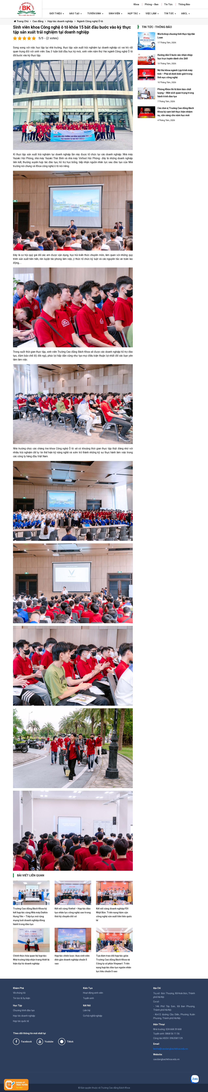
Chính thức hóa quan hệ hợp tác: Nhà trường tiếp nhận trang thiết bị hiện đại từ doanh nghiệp (31, 959)
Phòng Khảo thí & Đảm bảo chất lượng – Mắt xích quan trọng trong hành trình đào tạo (175, 93)
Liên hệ (86, 1010)
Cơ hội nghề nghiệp (92, 1015)
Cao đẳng (37, 21)
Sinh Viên (114, 13)
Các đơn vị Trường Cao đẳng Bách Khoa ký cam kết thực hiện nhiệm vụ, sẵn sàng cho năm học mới (175, 112)
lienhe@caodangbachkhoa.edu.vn (170, 1048)
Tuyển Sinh (94, 13)
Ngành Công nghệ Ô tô (90, 21)
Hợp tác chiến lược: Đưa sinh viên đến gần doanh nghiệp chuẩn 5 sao (72, 959)
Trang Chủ (22, 21)
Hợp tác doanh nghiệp (60, 21)
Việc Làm (151, 13)
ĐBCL (184, 13)
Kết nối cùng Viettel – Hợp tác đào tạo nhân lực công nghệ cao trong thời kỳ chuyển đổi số (73, 912)
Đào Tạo (74, 13)
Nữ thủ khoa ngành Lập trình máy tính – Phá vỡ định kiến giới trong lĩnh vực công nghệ (174, 74)
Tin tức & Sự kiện (21, 998)
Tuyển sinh (88, 998)
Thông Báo (184, 4)
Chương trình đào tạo (24, 1010)
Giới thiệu (55, 13)
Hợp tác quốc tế (21, 1021)
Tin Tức (168, 4)
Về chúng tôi (19, 993)
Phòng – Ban (151, 4)
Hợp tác (133, 13)
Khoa (136, 4)
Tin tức (169, 13)
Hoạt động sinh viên (93, 993)
